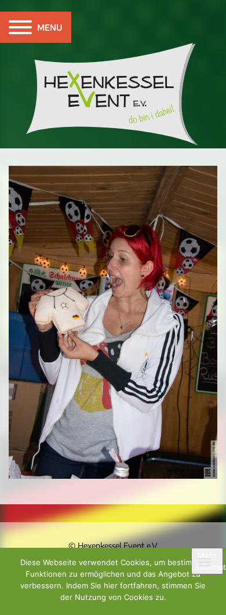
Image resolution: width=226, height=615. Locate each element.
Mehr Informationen (209, 561)
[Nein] (211, 581)
